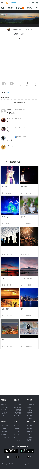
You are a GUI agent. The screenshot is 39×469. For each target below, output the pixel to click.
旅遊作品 (3, 434)
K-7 (8, 128)
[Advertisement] (19, 61)
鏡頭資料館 (17, 407)
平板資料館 (17, 413)
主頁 (2, 8)
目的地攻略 (4, 431)
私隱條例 (29, 440)
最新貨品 (16, 429)
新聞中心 (3, 404)
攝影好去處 (4, 426)
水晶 (8, 119)
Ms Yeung (5, 217)
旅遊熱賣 (3, 429)
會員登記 (29, 434)
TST (3, 339)
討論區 (3, 416)
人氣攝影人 (9, 8)
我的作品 (20, 8)
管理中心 (29, 8)
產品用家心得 (18, 416)
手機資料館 (17, 410)
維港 (22, 309)
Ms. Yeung (24, 186)
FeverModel (4, 410)
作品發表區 (4, 413)
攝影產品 (29, 407)
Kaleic (9, 110)
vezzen (9, 137)
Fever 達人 (4, 407)
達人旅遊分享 (5, 437)
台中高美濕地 (5, 309)
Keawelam (14, 29)
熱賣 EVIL (17, 440)
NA (2, 247)
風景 (8, 92)
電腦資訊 (29, 413)
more (36, 162)
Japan (22, 247)
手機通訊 (29, 410)
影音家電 (29, 416)
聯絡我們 (29, 429)
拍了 (22, 339)
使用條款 (29, 437)
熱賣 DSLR (17, 437)
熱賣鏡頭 (16, 434)
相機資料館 (17, 404)
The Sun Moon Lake (27, 278)
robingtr (9, 146)
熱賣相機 (16, 431)
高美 (3, 278)
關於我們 (29, 426)
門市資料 (16, 426)
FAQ (36, 8)
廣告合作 (29, 431)
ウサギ (23, 217)
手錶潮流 (29, 418)
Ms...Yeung (5, 186)
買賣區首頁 (30, 404)
